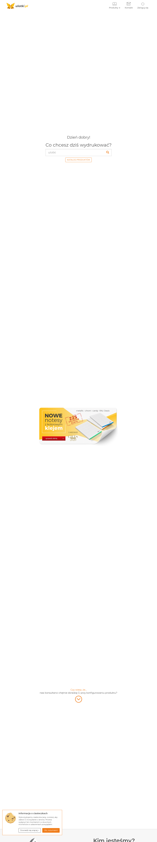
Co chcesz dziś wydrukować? (79, 144)
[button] (30, 830)
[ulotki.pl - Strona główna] (17, 6)
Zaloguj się (142, 7)
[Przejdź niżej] (78, 699)
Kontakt (129, 7)
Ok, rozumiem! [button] (51, 830)
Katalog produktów (78, 160)
